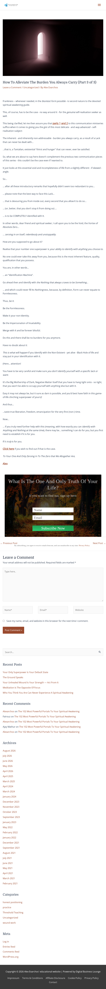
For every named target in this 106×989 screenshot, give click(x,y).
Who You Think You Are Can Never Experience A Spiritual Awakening (38, 692)
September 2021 (11, 847)
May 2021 (8, 868)
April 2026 (8, 771)
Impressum (13, 978)
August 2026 (9, 750)
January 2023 (9, 822)
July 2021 (7, 858)
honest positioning (12, 902)
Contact (53, 982)
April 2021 (8, 873)
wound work (9, 922)
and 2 (64, 123)
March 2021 (9, 878)
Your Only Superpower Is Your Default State (25, 672)
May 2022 (8, 827)
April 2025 (8, 776)
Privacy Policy (84, 545)
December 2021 (11, 842)
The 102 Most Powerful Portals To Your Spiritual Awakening (49, 711)
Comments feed (11, 951)
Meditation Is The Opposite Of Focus (21, 687)
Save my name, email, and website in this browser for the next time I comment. (47, 620)
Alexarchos (8, 711)
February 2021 (10, 883)
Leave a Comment (12, 87)
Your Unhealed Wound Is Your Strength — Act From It (31, 682)
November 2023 (11, 806)
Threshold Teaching (13, 912)
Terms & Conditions (32, 978)
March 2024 (9, 791)
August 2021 (9, 852)
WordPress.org (10, 956)
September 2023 (11, 817)
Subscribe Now (53, 528)
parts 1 (57, 123)
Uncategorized (31, 87)
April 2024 (8, 786)
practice (7, 907)
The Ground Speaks (13, 677)
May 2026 (8, 766)
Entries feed (9, 946)
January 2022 (9, 837)
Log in (6, 941)
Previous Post (8, 543)
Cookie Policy (75, 978)
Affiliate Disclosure (55, 978)
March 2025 (9, 781)
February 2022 (10, 832)
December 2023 (11, 801)
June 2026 (8, 760)
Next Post (99, 543)
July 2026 (7, 755)
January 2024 (9, 796)
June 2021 (8, 863)
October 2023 (10, 811)
